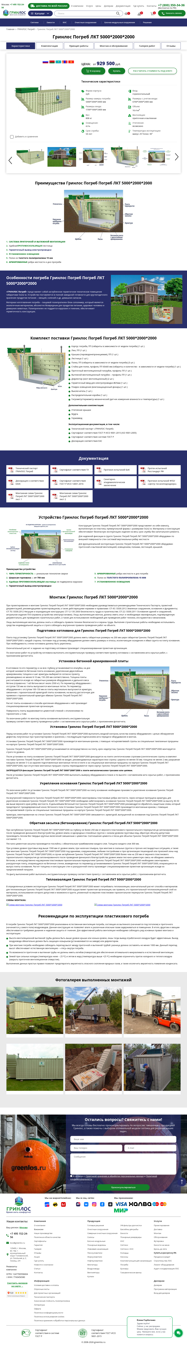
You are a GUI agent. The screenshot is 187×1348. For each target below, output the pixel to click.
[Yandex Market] (55, 1204)
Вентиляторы (93, 1272)
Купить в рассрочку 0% (165, 1253)
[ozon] (47, 1204)
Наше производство (43, 1233)
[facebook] (102, 1204)
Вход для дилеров (162, 1293)
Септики (35, 22)
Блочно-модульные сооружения (119, 22)
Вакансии (38, 1229)
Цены (98, 6)
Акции (37, 1257)
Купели (90, 1276)
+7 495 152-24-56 (19, 1235)
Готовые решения (95, 1225)
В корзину (95, 71)
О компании (77, 6)
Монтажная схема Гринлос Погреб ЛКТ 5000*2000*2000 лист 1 (30, 496)
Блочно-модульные (96, 1241)
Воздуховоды (93, 1268)
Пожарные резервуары (131, 1237)
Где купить (138, 6)
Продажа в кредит (162, 1257)
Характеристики (21, 45)
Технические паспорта (44, 1297)
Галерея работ (147, 45)
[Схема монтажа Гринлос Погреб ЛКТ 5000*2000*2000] (49, 904)
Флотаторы (92, 1264)
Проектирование (161, 1225)
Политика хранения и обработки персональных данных (59, 1320)
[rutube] (78, 1204)
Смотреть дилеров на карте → (17, 1284)
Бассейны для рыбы (129, 1229)
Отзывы (171, 45)
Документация (123, 6)
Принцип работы (78, 45)
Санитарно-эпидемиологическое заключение (114, 482)
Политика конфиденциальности (48, 1312)
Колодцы (124, 1253)
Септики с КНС (127, 1249)
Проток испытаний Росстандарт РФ (157, 470)
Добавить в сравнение (26, 136)
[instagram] (94, 1204)
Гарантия (38, 1245)
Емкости (51, 22)
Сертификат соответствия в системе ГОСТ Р (47, 1333)
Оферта (37, 1309)
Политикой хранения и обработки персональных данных (115, 1176)
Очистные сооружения (85, 22)
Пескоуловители (94, 1253)
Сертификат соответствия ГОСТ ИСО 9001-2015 (103, 1333)
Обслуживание (160, 1237)
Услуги (89, 6)
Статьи (37, 1268)
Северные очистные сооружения (102, 1233)
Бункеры (124, 1268)
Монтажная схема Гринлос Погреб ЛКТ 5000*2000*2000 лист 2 (74, 496)
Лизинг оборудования (164, 1264)
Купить (116, 71)
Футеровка (159, 1241)
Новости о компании (43, 1264)
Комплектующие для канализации (136, 1261)
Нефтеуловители (95, 1261)
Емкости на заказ (161, 1245)
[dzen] (110, 1204)
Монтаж (157, 1233)
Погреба (124, 1264)
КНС (65, 22)
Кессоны (124, 1257)
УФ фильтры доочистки (131, 1225)
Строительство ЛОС (163, 1261)
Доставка (158, 1229)
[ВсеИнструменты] (63, 1204)
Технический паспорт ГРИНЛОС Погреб (27, 470)
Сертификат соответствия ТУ (74, 469)
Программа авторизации (165, 1289)
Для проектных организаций (47, 1293)
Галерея (37, 1249)
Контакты (151, 6)
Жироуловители (94, 1257)
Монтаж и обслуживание (114, 45)
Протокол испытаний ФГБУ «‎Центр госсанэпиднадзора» (162, 482)
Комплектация (49, 45)
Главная (10, 29)
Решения (147, 22)
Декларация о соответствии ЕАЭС (30, 482)
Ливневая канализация (97, 1249)
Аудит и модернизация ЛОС (166, 1268)
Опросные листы (41, 1289)
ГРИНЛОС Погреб (26, 29)
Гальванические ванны (131, 1272)
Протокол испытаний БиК (117, 469)
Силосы (90, 1237)
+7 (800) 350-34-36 (171, 5)
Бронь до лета (160, 1249)
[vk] (86, 1204)
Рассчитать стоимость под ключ (152, 71)
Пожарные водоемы (96, 1245)
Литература (39, 1305)
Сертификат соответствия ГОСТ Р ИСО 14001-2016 (73, 482)
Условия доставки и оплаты (46, 1285)
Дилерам (108, 6)
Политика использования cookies (49, 1316)
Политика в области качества (47, 1237)
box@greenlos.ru (17, 1243)
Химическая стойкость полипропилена (52, 1301)
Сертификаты (40, 1241)
